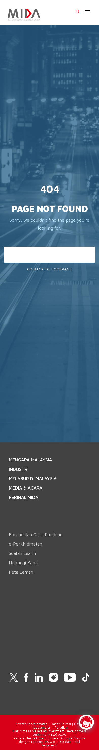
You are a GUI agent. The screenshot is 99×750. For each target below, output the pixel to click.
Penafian (61, 727)
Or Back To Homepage (49, 269)
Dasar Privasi (61, 724)
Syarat (21, 724)
